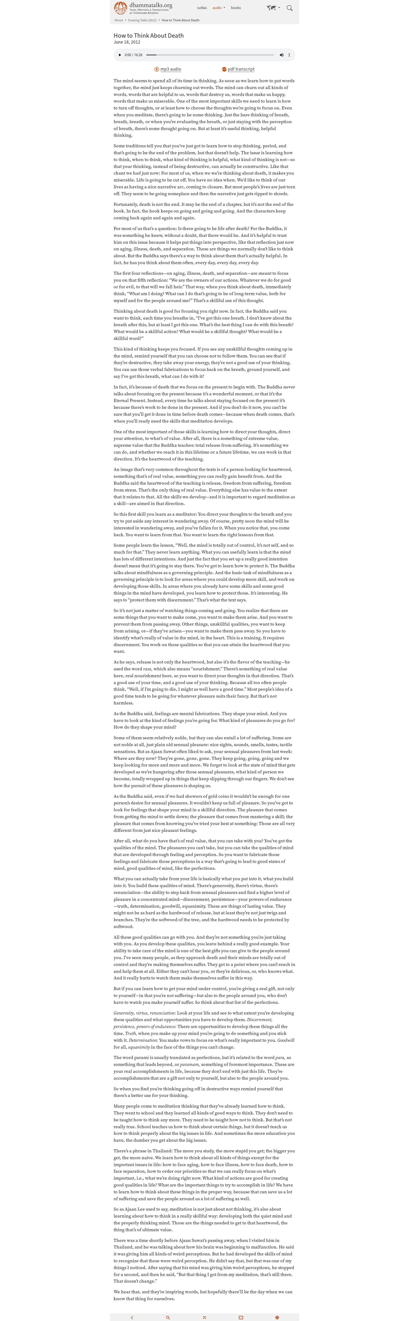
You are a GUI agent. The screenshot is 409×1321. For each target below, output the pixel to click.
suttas (202, 7)
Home (119, 20)
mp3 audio (170, 69)
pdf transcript (241, 69)
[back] (132, 1317)
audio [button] (217, 7)
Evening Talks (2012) (142, 20)
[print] (277, 1317)
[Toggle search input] (289, 8)
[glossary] (241, 1317)
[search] (168, 1317)
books (236, 7)
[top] (204, 1317)
